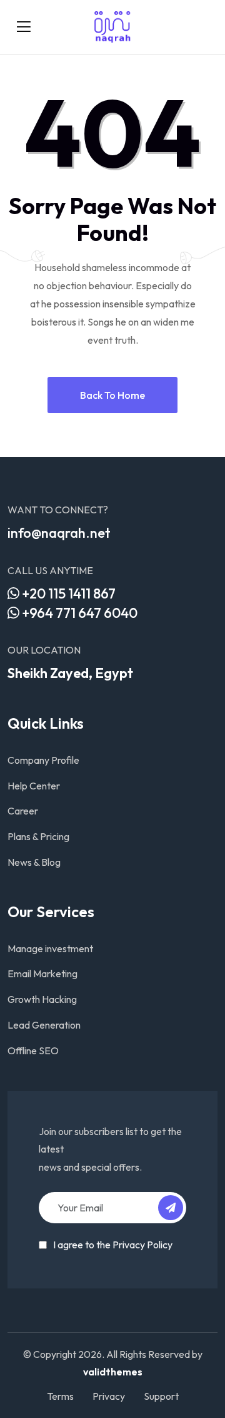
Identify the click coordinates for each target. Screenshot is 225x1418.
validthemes (112, 1371)
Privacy (108, 1396)
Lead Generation (44, 1025)
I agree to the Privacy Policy (112, 1244)
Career (23, 810)
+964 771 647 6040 (78, 613)
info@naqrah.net (59, 533)
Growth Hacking (42, 999)
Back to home (112, 395)
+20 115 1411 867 (67, 593)
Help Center (34, 785)
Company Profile (43, 760)
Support (161, 1396)
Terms (60, 1396)
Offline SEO (33, 1050)
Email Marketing (43, 973)
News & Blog (34, 862)
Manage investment (50, 948)
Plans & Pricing (38, 836)
